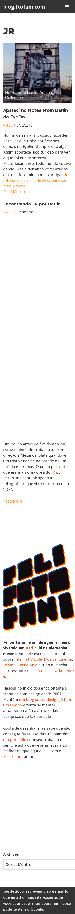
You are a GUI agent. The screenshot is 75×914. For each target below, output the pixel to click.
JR (53, 472)
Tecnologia (27, 664)
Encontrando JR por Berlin (32, 203)
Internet (21, 659)
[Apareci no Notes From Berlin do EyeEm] (37, 73)
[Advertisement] (37, 805)
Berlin (31, 647)
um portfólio (14, 739)
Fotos (7, 125)
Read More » (14, 191)
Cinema (65, 659)
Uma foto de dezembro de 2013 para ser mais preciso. (37, 180)
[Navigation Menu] (67, 6)
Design (9, 664)
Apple (36, 659)
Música (50, 659)
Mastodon (12, 756)
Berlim (8, 212)
